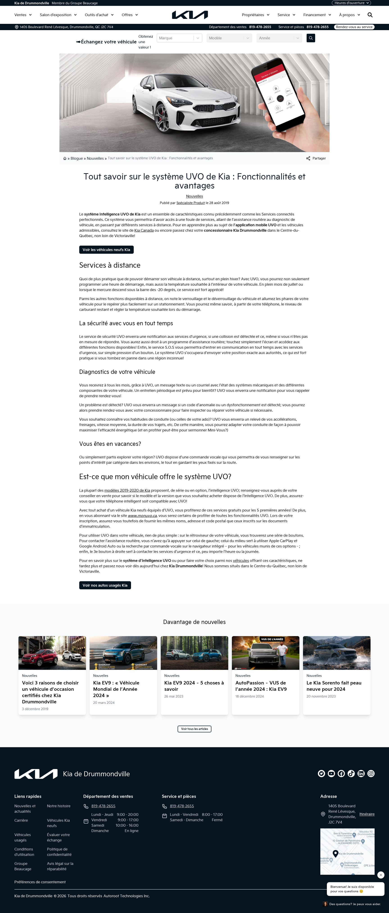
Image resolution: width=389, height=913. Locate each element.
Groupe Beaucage (22, 866)
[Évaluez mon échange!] (311, 38)
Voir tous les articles (194, 729)
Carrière (21, 820)
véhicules (241, 560)
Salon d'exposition (55, 14)
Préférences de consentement (40, 881)
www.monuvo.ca (142, 515)
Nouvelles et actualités (25, 808)
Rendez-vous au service (354, 27)
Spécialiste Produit (190, 203)
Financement (314, 14)
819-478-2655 (260, 27)
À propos (347, 14)
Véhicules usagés (22, 837)
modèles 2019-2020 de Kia (127, 490)
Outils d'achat (96, 14)
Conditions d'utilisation (24, 852)
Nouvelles (95, 158)
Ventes (20, 14)
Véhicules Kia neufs (58, 823)
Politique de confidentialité (59, 852)
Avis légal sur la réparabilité (60, 866)
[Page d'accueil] (65, 158)
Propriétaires (253, 14)
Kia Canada (144, 230)
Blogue (77, 158)
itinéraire (367, 814)
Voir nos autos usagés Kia (105, 585)
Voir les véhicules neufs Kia (106, 249)
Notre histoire (58, 805)
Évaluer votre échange (58, 837)
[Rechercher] (370, 14)
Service (284, 14)
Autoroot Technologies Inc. (127, 895)
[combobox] (159, 38)
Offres (127, 14)
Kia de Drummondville (31, 3)
